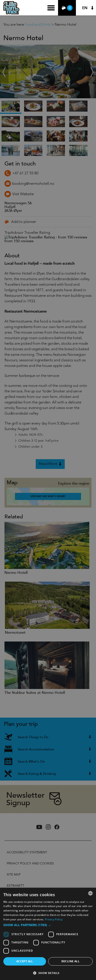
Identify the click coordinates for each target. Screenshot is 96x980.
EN (85, 8)
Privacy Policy (54, 919)
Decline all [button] (70, 961)
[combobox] (90, 893)
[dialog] (48, 934)
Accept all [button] (24, 961)
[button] (48, 925)
